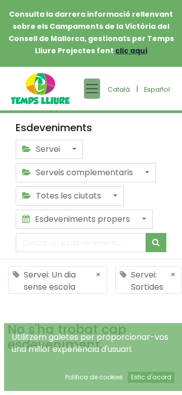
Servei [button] (48, 149)
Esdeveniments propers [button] (82, 219)
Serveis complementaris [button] (84, 172)
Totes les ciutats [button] (68, 196)
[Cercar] (156, 242)
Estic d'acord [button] (151, 377)
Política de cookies (94, 377)
